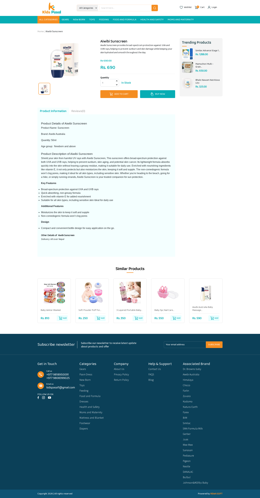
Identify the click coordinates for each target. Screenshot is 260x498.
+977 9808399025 (58, 378)
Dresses (83, 401)
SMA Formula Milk (193, 428)
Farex (186, 412)
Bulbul (186, 477)
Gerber (186, 434)
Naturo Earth (190, 407)
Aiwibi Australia (191, 374)
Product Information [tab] (53, 111)
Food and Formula (124, 20)
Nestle (186, 466)
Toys (92, 20)
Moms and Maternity (181, 20)
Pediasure (188, 455)
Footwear (84, 423)
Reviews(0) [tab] (78, 111)
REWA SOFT (216, 494)
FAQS (151, 374)
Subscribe (214, 344)
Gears (65, 20)
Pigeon (186, 461)
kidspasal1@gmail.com (60, 387)
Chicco (186, 385)
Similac (186, 423)
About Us (119, 369)
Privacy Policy (121, 374)
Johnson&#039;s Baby (195, 482)
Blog (151, 380)
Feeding (104, 20)
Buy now (160, 94)
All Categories (48, 20)
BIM (185, 417)
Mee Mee (188, 444)
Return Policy (121, 380)
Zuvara (186, 396)
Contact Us (154, 369)
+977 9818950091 (57, 374)
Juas (185, 439)
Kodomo (187, 401)
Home (40, 31)
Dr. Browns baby (192, 369)
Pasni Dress (85, 374)
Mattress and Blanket (91, 417)
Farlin (186, 390)
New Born (79, 20)
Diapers (83, 428)
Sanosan (188, 450)
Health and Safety (152, 20)
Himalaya (188, 380)
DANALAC (188, 471)
